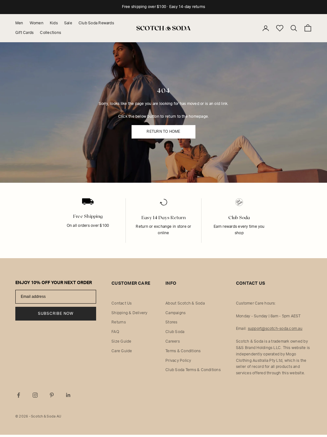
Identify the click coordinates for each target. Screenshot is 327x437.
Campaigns (175, 313)
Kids (54, 23)
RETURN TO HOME (163, 131)
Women (36, 23)
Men (19, 23)
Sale (68, 23)
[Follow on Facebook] (18, 395)
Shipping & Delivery (129, 313)
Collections (50, 33)
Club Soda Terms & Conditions (193, 370)
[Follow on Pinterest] (52, 395)
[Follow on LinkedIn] (68, 395)
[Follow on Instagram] (35, 395)
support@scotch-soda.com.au (275, 328)
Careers (172, 341)
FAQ (115, 332)
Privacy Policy (178, 360)
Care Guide (121, 351)
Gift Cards (24, 33)
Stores (171, 322)
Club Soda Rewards (96, 23)
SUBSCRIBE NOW (55, 313)
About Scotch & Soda (185, 303)
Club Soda (174, 332)
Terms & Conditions (183, 351)
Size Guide (121, 341)
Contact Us (121, 303)
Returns (118, 322)
